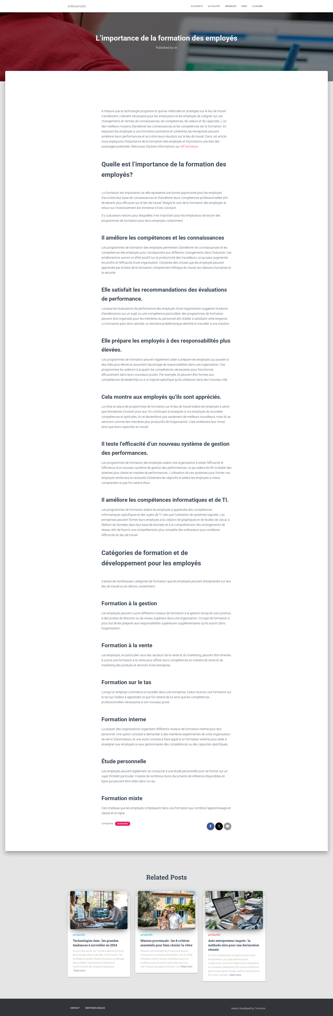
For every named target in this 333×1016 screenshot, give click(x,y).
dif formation (189, 146)
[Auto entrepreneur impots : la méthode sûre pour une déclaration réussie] (234, 910)
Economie (257, 6)
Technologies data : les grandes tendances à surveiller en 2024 (95, 942)
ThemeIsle (259, 1008)
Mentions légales (95, 1008)
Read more (79, 970)
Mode (244, 6)
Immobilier (230, 6)
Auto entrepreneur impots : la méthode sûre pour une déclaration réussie (233, 944)
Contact (75, 1008)
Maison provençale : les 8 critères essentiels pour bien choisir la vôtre (166, 942)
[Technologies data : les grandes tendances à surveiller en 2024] (98, 910)
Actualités (214, 6)
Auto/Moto (197, 6)
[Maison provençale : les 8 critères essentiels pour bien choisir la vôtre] (166, 910)
